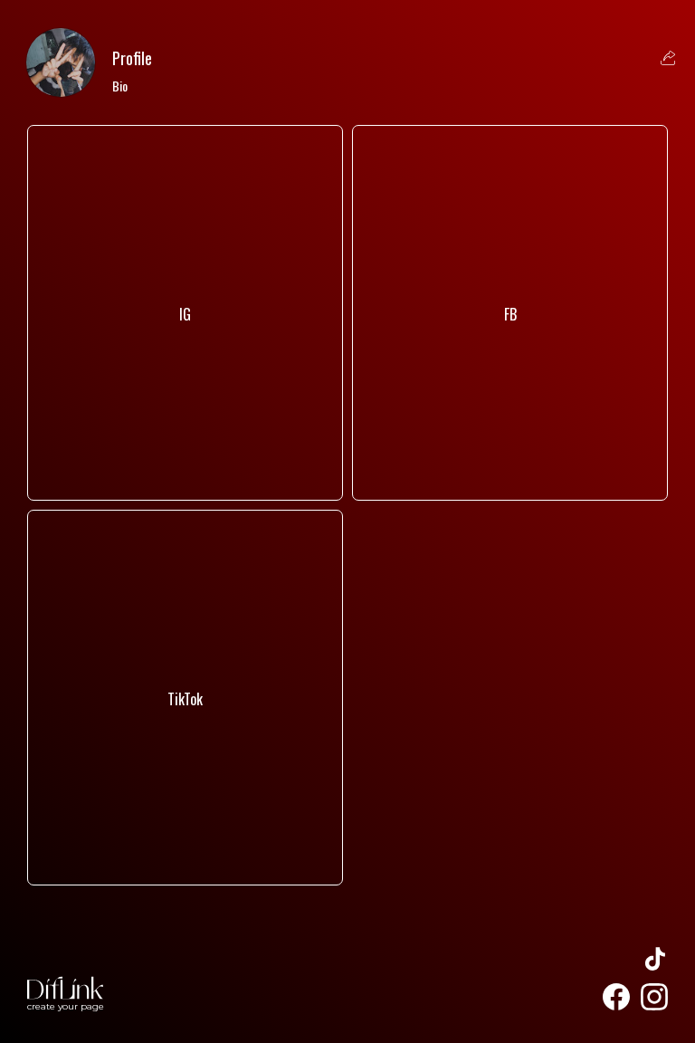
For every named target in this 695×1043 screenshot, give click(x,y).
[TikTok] (185, 856)
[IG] (185, 471)
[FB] (510, 471)
